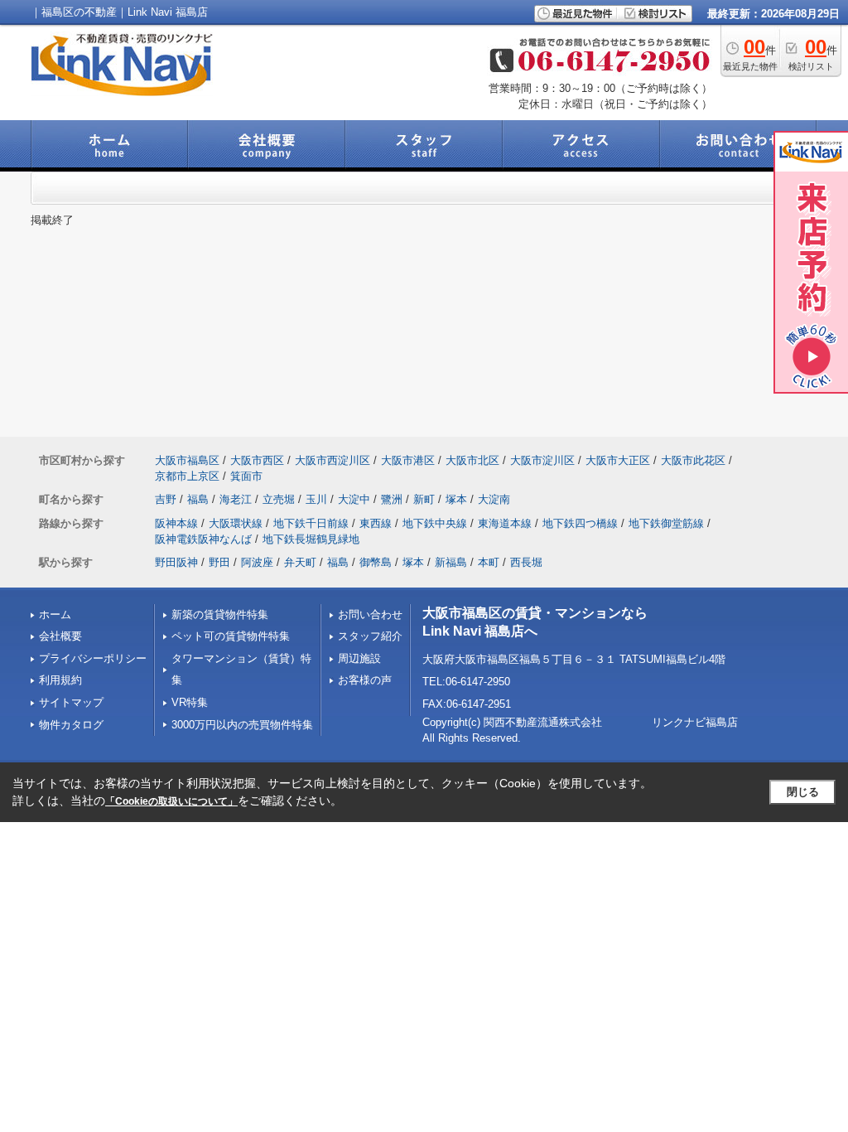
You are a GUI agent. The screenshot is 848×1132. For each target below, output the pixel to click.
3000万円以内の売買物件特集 (242, 724)
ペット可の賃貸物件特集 (230, 636)
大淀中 (354, 499)
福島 (198, 499)
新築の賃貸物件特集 (219, 614)
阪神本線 (176, 523)
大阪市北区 (472, 460)
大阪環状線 (236, 523)
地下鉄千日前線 (311, 523)
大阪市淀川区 (542, 460)
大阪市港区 (408, 460)
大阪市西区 (257, 460)
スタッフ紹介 (370, 636)
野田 (219, 562)
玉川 (316, 499)
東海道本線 (505, 523)
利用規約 (60, 680)
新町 (424, 499)
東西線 (375, 523)
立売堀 (279, 499)
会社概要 (60, 636)
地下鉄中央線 (434, 523)
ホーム (55, 614)
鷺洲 (391, 499)
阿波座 (257, 562)
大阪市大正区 (617, 460)
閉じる (803, 792)
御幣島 (375, 562)
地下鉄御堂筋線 (666, 523)
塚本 (456, 499)
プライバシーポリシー (93, 658)
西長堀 (526, 562)
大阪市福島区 (187, 460)
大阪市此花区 (693, 460)
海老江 (235, 499)
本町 (488, 562)
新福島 (451, 562)
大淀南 (494, 499)
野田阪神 (176, 562)
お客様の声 (365, 680)
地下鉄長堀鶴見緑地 (311, 539)
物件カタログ (71, 724)
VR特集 (189, 702)
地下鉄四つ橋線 (580, 523)
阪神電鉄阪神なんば (203, 539)
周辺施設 (359, 658)
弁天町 (300, 562)
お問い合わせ (370, 614)
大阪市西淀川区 (332, 460)
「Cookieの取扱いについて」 (171, 801)
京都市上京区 (187, 476)
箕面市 (246, 476)
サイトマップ (71, 702)
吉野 (165, 499)
